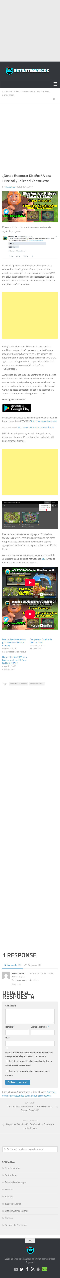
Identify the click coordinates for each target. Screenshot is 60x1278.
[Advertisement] (30, 30)
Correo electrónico (40, 1027)
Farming (9, 1196)
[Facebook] (27, 1269)
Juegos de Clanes (13, 1203)
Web (7, 1038)
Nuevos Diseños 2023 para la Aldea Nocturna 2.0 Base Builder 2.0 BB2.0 (14, 660)
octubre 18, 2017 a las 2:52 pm (40, 973)
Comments (13, 965)
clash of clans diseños (18, 684)
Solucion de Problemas (16, 1225)
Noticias (9, 1218)
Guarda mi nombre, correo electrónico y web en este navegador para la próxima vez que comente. (29, 1054)
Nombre (9, 1027)
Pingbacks (34, 965)
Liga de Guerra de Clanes (16, 1210)
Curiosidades (28, 91)
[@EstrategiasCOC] (22, 1269)
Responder (16, 984)
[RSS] (33, 1269)
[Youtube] (16, 1269)
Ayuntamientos (10, 91)
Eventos (9, 1189)
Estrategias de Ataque (15, 1182)
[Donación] (44, 1269)
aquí (43, 558)
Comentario (10, 1005)
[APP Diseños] (38, 1269)
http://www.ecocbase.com (44, 421)
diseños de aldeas (37, 684)
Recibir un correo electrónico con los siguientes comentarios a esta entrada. (28, 1063)
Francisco (10, 187)
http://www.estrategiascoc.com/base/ (35, 427)
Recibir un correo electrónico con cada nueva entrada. (27, 1073)
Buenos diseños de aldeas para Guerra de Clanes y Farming (14, 642)
